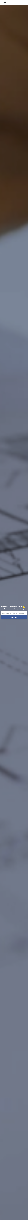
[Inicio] (3, 2)
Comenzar (14, 617)
